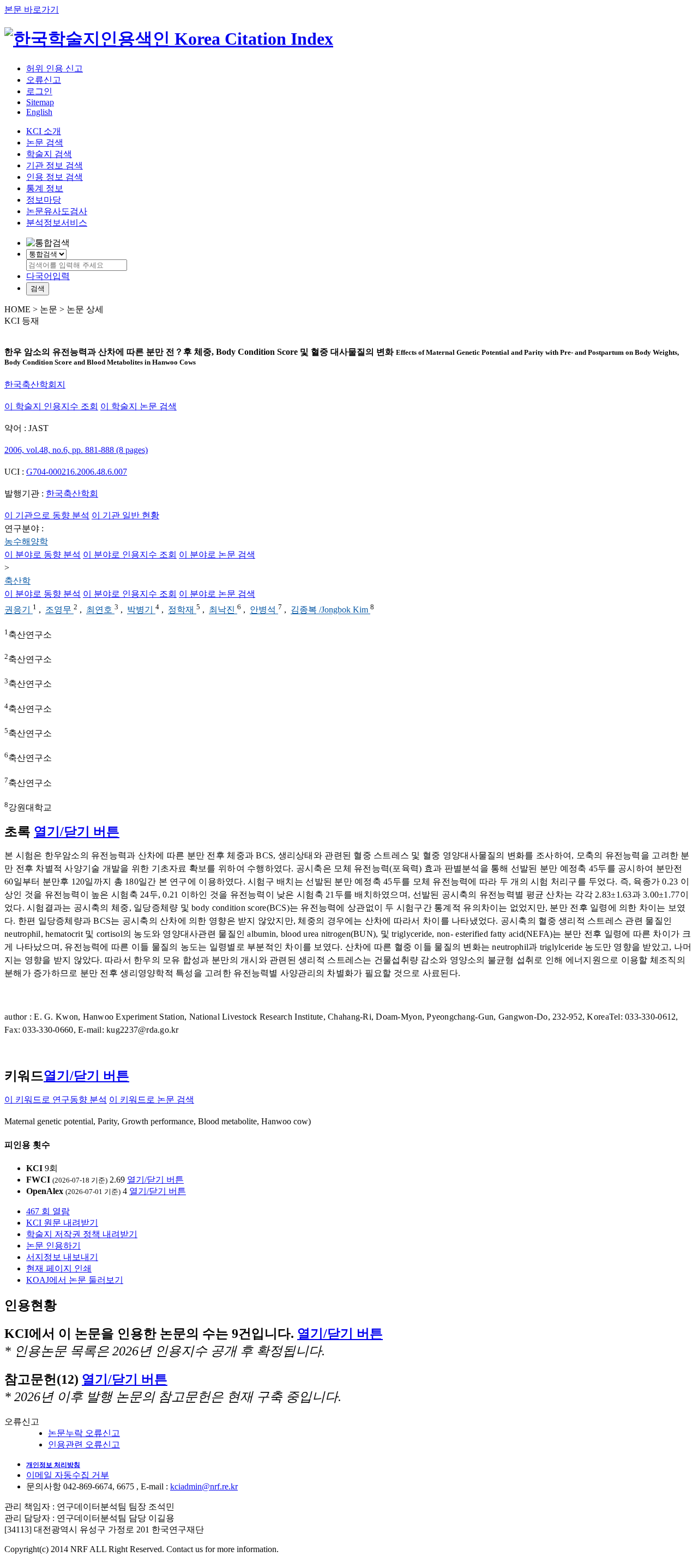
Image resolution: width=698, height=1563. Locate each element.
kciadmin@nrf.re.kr (204, 1486)
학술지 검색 (49, 154)
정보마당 (43, 199)
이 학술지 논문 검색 (138, 406)
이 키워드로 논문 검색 (151, 1099)
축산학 (17, 580)
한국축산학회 (72, 493)
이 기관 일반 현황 (125, 515)
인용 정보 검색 (54, 176)
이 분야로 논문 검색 (217, 554)
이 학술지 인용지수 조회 (51, 406)
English (39, 112)
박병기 (141, 610)
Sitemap (40, 102)
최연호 (100, 610)
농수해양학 (26, 541)
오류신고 (43, 79)
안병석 (264, 610)
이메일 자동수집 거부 (67, 1475)
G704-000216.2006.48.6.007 (76, 471)
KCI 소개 (43, 131)
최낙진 (223, 610)
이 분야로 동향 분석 (42, 554)
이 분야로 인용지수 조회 (130, 554)
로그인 (39, 91)
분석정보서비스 (56, 222)
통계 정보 (44, 188)
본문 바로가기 (31, 9)
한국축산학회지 (34, 384)
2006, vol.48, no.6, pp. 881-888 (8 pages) (76, 450)
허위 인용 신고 (54, 68)
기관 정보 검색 (54, 165)
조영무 (59, 610)
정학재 (182, 610)
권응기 (18, 610)
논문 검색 (44, 142)
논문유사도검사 (56, 211)
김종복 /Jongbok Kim (330, 610)
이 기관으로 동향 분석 (46, 515)
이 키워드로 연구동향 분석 (55, 1099)
